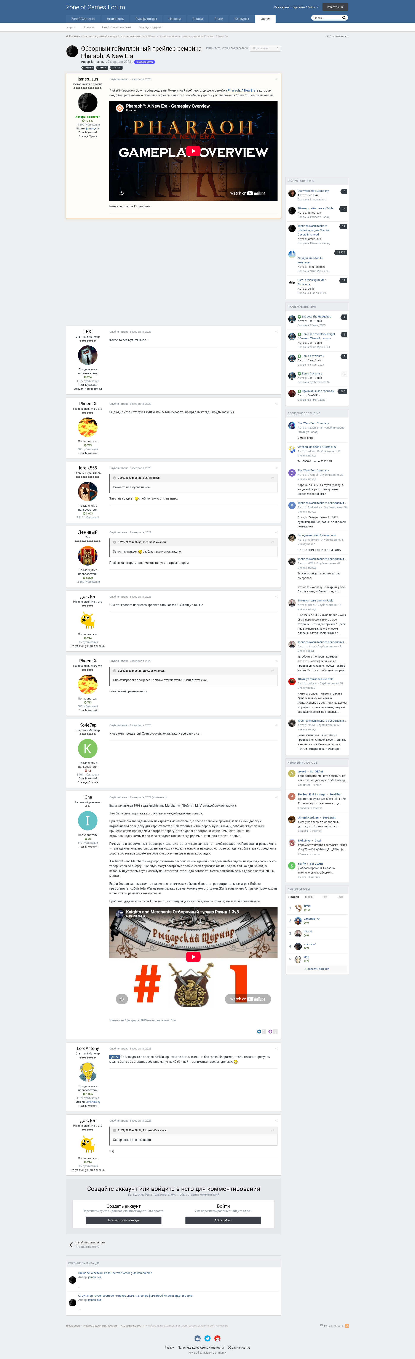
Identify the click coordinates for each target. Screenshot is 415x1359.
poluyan (313, 683)
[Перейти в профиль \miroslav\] (298, 946)
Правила (88, 27)
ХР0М (311, 563)
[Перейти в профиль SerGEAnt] (292, 193)
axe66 (302, 771)
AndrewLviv (315, 507)
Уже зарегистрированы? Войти (295, 7)
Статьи (198, 19)
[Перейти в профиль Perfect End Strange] (291, 796)
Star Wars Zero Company (313, 190)
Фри (306, 957)
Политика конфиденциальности (201, 1347)
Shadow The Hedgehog (316, 316)
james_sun (98, 61)
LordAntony (88, 1048)
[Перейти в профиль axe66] (291, 773)
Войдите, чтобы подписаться (228, 48)
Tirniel (307, 906)
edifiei (311, 451)
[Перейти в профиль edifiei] (292, 449)
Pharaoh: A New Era (241, 90)
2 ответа (315, 854)
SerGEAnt (313, 195)
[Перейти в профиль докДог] (87, 620)
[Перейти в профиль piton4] (292, 603)
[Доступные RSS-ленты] (347, 1326)
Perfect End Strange (312, 794)
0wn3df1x (314, 395)
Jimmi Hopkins (308, 817)
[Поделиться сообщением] (276, 79)
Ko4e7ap (87, 725)
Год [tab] (325, 896)
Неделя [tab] (293, 896)
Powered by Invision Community (207, 1352)
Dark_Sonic (315, 320)
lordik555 (88, 468)
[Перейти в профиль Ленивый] (87, 556)
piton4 (312, 604)
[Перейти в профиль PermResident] (292, 254)
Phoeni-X (88, 403)
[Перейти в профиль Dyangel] (292, 473)
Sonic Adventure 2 (313, 356)
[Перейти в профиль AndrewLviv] (292, 505)
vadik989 (313, 539)
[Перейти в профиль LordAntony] (87, 1072)
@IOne (114, 1057)
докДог (88, 596)
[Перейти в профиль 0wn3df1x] (292, 393)
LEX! (87, 331)
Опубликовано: (130, 79)
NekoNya (304, 840)
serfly (302, 863)
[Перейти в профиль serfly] (291, 865)
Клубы (71, 27)
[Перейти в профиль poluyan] (292, 681)
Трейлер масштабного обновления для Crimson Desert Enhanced (314, 230)
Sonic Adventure (312, 373)
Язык (168, 1347)
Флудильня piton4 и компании (317, 446)
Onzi (317, 840)
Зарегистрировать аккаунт (123, 1220)
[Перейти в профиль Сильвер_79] (298, 921)
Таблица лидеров (150, 27)
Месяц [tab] (309, 896)
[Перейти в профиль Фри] (298, 959)
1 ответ (316, 784)
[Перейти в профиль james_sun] (72, 51)
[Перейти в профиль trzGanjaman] (292, 425)
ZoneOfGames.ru (83, 19)
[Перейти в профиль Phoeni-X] (87, 427)
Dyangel (313, 474)
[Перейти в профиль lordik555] (87, 491)
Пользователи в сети (116, 27)
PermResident (316, 266)
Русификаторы (146, 19)
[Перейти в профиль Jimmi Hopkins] (291, 819)
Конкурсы (242, 19)
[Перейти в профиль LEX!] (87, 355)
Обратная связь (239, 1347)
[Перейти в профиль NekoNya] (291, 842)
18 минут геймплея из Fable (315, 208)
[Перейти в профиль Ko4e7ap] (87, 748)
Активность (115, 19)
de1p (311, 288)
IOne (87, 797)
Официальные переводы (318, 391)
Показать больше (317, 968)
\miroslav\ (310, 944)
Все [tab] (340, 896)
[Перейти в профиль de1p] (292, 282)
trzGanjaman (315, 427)
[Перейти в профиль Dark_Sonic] (292, 319)
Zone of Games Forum (95, 7)
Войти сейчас (223, 1220)
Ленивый (87, 532)
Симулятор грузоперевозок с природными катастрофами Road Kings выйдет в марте (135, 1295)
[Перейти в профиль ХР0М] (292, 561)
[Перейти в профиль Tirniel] (298, 908)
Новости (175, 19)
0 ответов (316, 808)
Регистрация (335, 7)
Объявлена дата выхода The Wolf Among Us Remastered (115, 1273)
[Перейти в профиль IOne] (87, 820)
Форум (265, 19)
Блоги (219, 19)
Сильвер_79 (311, 918)
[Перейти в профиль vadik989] (292, 538)
